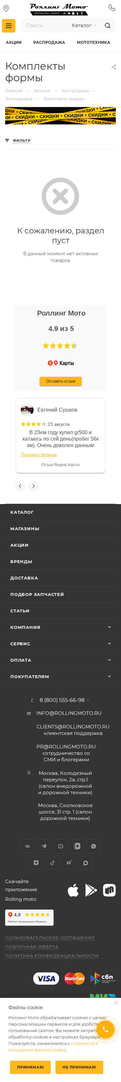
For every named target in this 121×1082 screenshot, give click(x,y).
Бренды (21, 561)
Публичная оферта (32, 946)
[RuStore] (109, 890)
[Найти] (107, 25)
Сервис (20, 643)
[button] (45, 345)
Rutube (69, 863)
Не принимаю (79, 1067)
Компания (25, 627)
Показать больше (39, 454)
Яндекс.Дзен (36, 863)
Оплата (20, 660)
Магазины (24, 528)
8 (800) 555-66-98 (62, 700)
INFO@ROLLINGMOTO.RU (69, 713)
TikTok (52, 863)
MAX (85, 863)
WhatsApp (93, 846)
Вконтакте (28, 846)
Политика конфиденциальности (52, 955)
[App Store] (73, 890)
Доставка (24, 577)
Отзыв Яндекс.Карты (60, 465)
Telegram (44, 846)
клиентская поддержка (73, 730)
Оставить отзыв (60, 381)
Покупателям (29, 676)
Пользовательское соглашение (50, 937)
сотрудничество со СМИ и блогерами (66, 753)
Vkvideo (77, 846)
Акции (19, 545)
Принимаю (30, 1067)
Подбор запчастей (37, 594)
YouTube (60, 846)
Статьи (20, 610)
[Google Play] (91, 890)
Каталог (22, 512)
